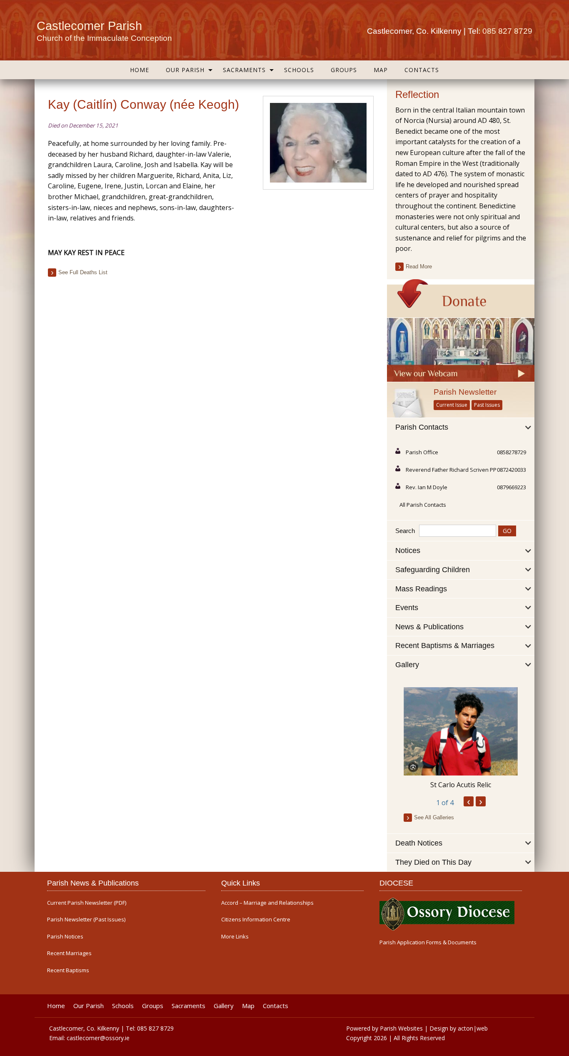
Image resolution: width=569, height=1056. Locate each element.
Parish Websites (401, 1028)
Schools (299, 70)
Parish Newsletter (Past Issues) (86, 919)
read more (419, 266)
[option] (461, 738)
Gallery (224, 1006)
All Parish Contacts (422, 504)
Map (381, 70)
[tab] (460, 427)
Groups (344, 70)
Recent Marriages (69, 953)
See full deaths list (82, 272)
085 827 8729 (507, 31)
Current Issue (451, 404)
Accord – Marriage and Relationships (267, 903)
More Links (235, 936)
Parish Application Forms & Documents (428, 942)
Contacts (421, 70)
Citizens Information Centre (255, 919)
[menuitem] (139, 69)
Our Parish (185, 70)
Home (139, 70)
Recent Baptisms (68, 970)
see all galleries (434, 817)
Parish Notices (65, 936)
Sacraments (244, 70)
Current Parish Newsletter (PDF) (86, 903)
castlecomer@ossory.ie (98, 1038)
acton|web (473, 1028)
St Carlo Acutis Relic (460, 784)
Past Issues (487, 404)
